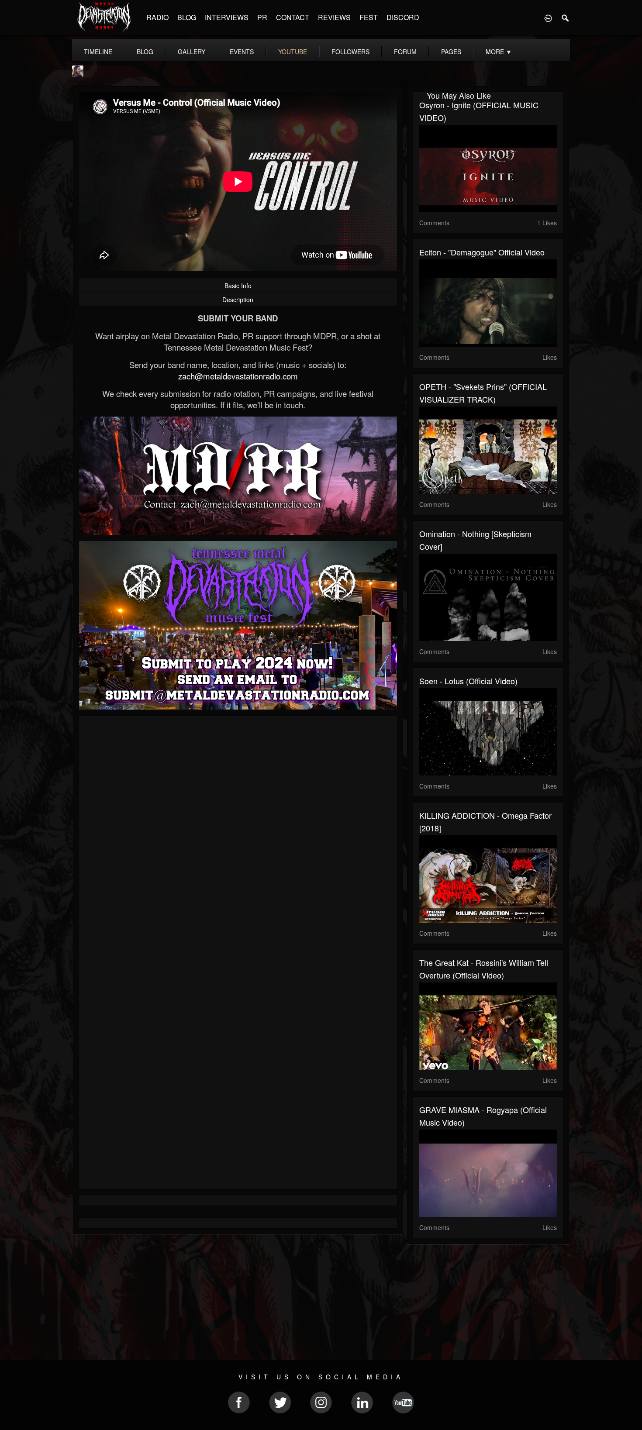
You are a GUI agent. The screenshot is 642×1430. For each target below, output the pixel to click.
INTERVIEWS (227, 17)
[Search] (565, 17)
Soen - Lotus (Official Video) (468, 680)
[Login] (548, 17)
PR (262, 17)
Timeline (98, 51)
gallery (191, 51)
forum (405, 51)
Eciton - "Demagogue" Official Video (482, 252)
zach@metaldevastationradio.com (238, 376)
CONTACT (292, 17)
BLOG (186, 17)
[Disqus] (238, 839)
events (242, 51)
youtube (292, 51)
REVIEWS (334, 17)
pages (451, 51)
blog (145, 51)
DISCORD (403, 17)
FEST (368, 17)
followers (350, 51)
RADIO (157, 17)
